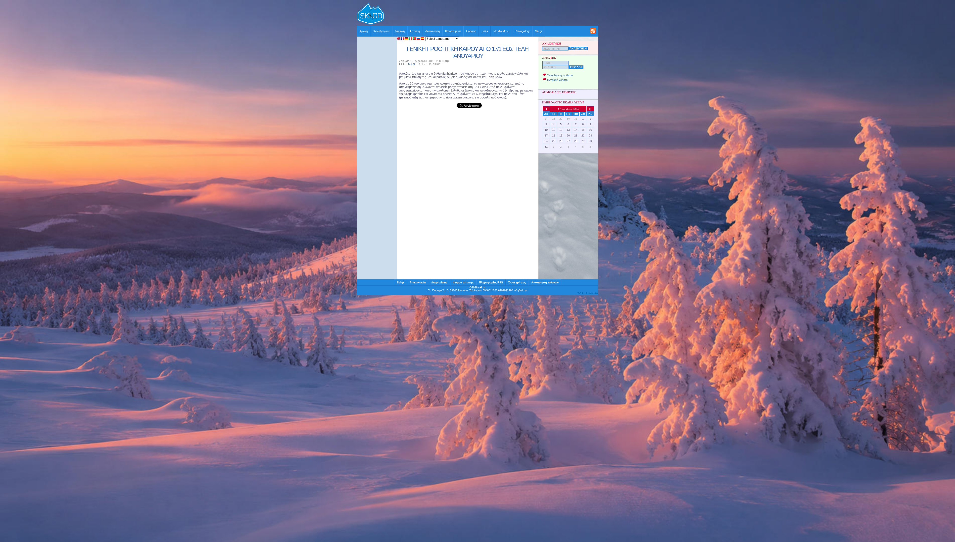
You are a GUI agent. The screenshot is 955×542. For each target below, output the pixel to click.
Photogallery (522, 31)
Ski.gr (538, 31)
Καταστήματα (453, 31)
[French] (403, 39)
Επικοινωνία (418, 282)
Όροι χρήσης (517, 282)
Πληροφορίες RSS (491, 282)
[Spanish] (423, 39)
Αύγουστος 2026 (568, 109)
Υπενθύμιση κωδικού (560, 75)
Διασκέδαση (432, 31)
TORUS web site (587, 293)
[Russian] (419, 39)
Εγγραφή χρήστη (557, 79)
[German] (407, 39)
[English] (399, 39)
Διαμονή (400, 31)
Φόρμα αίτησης (463, 282)
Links (484, 31)
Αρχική (364, 31)
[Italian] (411, 39)
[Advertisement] (491, 14)
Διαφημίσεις (439, 282)
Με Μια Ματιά (501, 31)
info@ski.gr (520, 290)
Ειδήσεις (471, 31)
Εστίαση (415, 31)
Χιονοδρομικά (381, 31)
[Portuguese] (415, 39)
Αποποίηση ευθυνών (545, 282)
